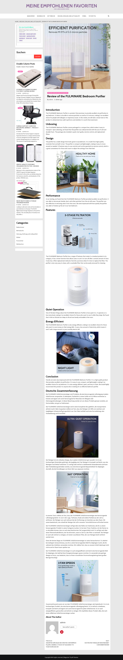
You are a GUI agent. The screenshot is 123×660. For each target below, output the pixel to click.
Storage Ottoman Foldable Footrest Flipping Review (26, 90)
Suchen (20, 52)
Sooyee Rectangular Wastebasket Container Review (97, 643)
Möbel (84, 16)
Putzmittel (92, 16)
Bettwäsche (51, 16)
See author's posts (68, 627)
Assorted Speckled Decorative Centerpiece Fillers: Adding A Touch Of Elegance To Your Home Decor (61, 644)
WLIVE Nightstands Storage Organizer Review (26, 202)
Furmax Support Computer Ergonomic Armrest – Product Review (27, 127)
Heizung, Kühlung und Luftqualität (69, 16)
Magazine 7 (67, 657)
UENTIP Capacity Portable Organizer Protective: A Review (27, 165)
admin (51, 99)
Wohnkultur (41, 16)
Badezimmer (30, 16)
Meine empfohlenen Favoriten (61, 6)
